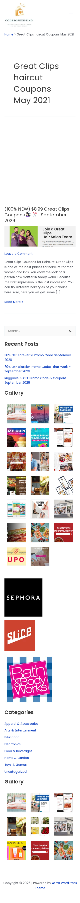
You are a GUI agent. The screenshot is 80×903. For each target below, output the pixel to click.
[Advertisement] (40, 164)
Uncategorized (15, 772)
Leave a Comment (18, 254)
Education (11, 737)
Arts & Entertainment (20, 730)
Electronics (12, 744)
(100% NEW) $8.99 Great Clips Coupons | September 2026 (36, 215)
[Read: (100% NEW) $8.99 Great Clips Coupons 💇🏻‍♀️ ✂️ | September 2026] (40, 236)
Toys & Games (15, 765)
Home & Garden (16, 758)
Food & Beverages (18, 751)
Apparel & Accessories (21, 724)
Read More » (13, 302)
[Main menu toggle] (71, 15)
